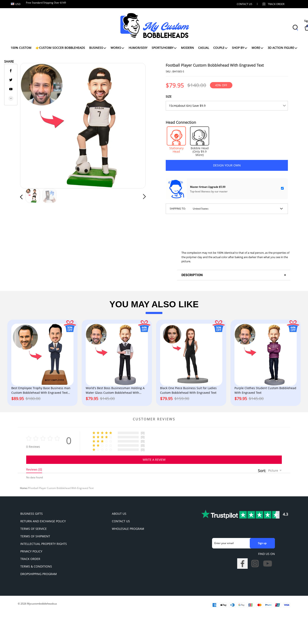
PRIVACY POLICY (31, 551)
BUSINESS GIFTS (31, 514)
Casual (203, 48)
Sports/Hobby (162, 48)
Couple (218, 48)
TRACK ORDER (30, 559)
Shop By (238, 48)
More (256, 48)
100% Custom (21, 48)
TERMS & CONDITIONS (36, 566)
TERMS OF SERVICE (33, 529)
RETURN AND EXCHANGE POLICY (43, 521)
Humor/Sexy (138, 48)
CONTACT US (244, 4)
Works (116, 48)
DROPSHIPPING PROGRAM (38, 574)
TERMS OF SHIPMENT (35, 536)
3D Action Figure (281, 48)
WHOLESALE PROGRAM (128, 529)
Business (96, 48)
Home (23, 488)
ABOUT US (119, 514)
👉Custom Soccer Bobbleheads (60, 48)
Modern (187, 48)
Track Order (276, 4)
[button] (29, 124)
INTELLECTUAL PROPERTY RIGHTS (43, 544)
